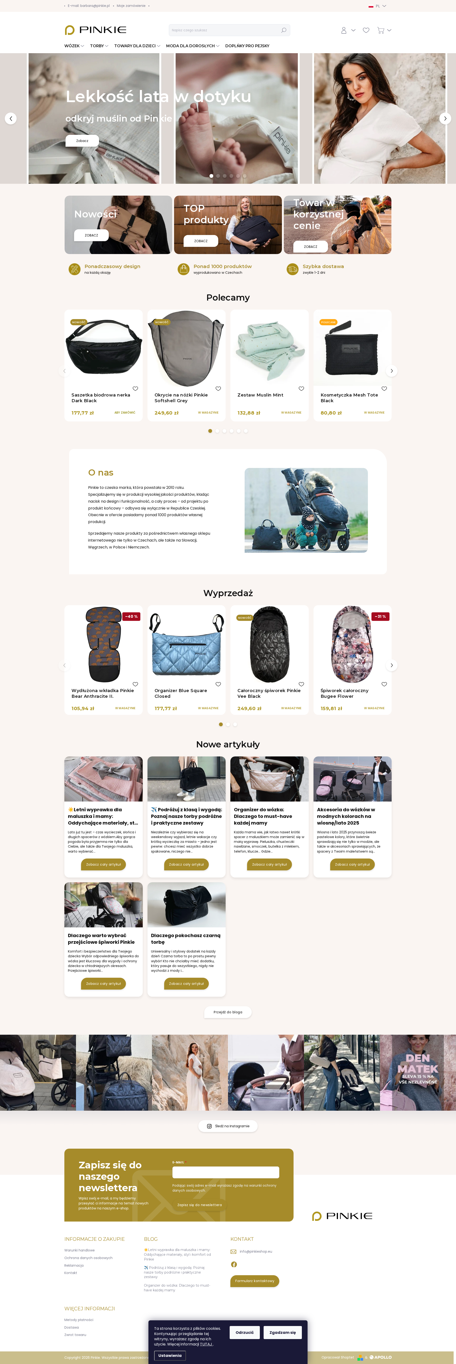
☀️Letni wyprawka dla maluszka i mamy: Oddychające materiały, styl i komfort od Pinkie (177, 1254)
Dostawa (71, 1327)
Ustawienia (170, 1355)
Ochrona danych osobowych (88, 1257)
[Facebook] (234, 1263)
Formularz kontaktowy (254, 1281)
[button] (18, 118)
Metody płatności (78, 1319)
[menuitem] (74, 46)
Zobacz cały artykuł (103, 864)
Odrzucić (245, 1332)
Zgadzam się (283, 1332)
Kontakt (70, 1272)
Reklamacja (74, 1265)
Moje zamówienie (131, 5)
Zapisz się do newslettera (199, 1205)
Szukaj (284, 30)
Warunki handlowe (79, 1250)
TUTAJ (206, 1344)
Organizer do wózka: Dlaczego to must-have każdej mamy (177, 1287)
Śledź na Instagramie (232, 1126)
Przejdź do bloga (228, 1012)
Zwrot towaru (75, 1334)
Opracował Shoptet (338, 1357)
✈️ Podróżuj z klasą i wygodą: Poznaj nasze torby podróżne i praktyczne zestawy (174, 1272)
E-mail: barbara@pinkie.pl (89, 5)
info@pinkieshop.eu (256, 1251)
